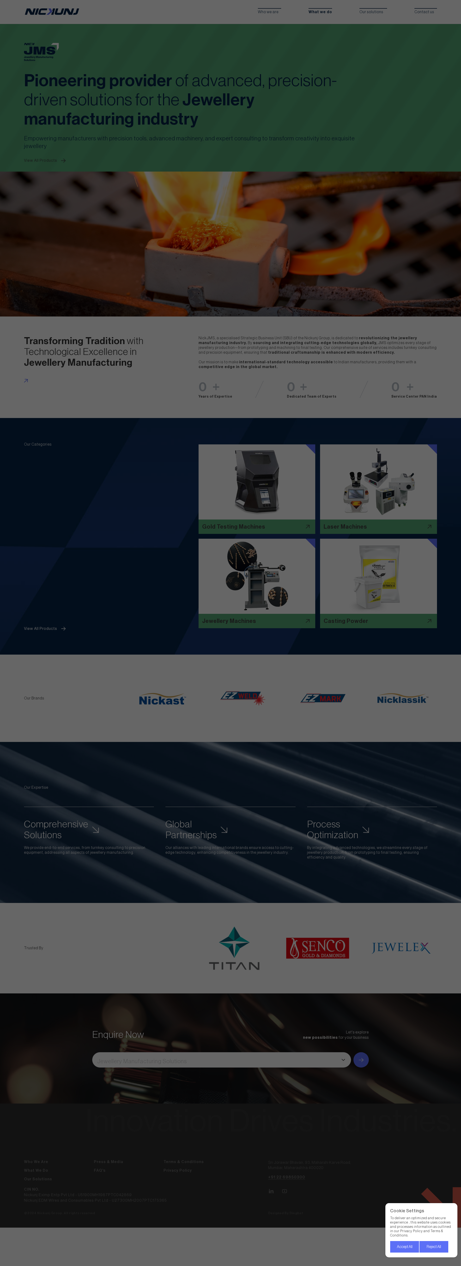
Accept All (404, 1247)
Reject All (434, 1247)
